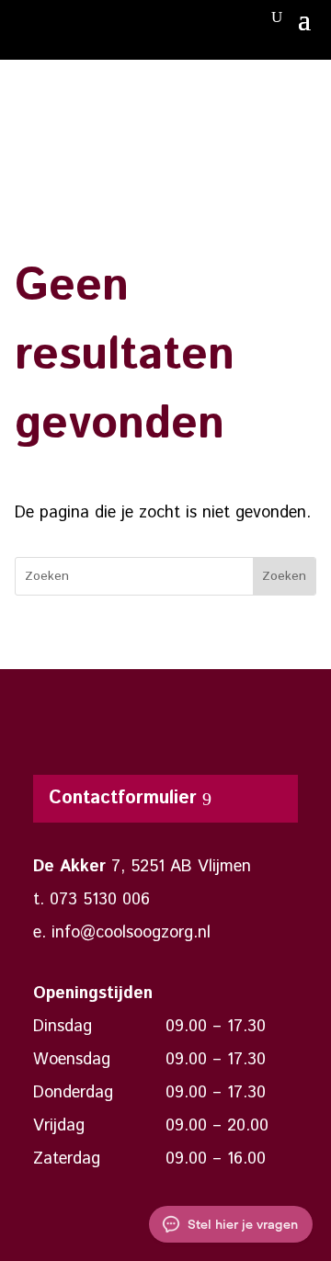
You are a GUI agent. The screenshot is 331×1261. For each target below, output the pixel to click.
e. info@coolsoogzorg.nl (122, 933)
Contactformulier (123, 798)
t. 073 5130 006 (91, 900)
